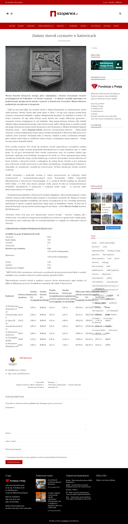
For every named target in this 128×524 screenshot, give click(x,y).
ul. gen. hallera (111, 315)
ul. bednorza (97, 315)
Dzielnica (31, 26)
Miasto (21, 26)
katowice (95, 262)
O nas (105, 2)
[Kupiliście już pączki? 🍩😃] (96, 198)
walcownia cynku (99, 334)
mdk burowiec (98, 270)
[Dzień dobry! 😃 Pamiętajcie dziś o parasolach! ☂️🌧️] (107, 198)
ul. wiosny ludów (98, 330)
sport (104, 303)
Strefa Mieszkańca (46, 26)
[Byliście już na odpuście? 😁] (117, 198)
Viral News (65, 521)
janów (117, 258)
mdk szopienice (113, 270)
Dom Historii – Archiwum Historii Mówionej (54, 482)
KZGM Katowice (24, 374)
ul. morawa (96, 322)
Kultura (107, 26)
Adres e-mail (11, 441)
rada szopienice (98, 295)
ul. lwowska (107, 318)
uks (105, 307)
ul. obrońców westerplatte (102, 326)
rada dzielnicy (97, 282)
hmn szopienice (98, 258)
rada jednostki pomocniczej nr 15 (105, 286)
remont (111, 295)
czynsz (14, 374)
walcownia (113, 330)
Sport (116, 26)
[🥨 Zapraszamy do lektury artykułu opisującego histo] (107, 209)
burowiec (96, 247)
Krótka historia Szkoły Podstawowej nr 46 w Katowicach (78, 486)
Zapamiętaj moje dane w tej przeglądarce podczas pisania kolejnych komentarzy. (37, 457)
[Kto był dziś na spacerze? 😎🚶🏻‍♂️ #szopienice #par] (117, 209)
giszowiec (96, 255)
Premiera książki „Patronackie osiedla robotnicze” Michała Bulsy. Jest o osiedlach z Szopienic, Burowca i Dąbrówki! (55, 500)
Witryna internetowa (13, 449)
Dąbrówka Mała (98, 251)
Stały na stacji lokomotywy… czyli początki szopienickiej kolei (78, 493)
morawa (95, 274)
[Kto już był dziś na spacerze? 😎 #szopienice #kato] (107, 219)
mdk (108, 266)
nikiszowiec (106, 274)
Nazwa (8, 433)
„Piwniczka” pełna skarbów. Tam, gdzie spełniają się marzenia (78, 498)
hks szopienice (108, 255)
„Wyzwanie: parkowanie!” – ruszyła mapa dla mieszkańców (64, 384)
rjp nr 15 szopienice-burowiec (104, 299)
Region (12, 26)
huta (109, 258)
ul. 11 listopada (112, 311)
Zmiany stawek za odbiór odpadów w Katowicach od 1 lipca (30, 384)
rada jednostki (112, 282)
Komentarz (10, 407)
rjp (118, 295)
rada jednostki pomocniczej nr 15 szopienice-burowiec (105, 290)
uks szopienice (98, 311)
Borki (94, 243)
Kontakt (111, 2)
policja (109, 278)
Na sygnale (96, 26)
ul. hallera (96, 318)
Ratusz (75, 490)
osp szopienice (98, 278)
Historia (60, 26)
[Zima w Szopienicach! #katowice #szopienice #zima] (96, 219)
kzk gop (105, 262)
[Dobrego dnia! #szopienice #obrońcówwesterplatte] (117, 219)
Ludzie (83, 26)
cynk (105, 247)
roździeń (95, 303)
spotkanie (113, 303)
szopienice (96, 307)
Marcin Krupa (97, 266)
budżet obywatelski (107, 243)
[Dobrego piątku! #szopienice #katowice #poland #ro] (96, 209)
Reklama (118, 2)
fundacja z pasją (114, 251)
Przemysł (73, 26)
